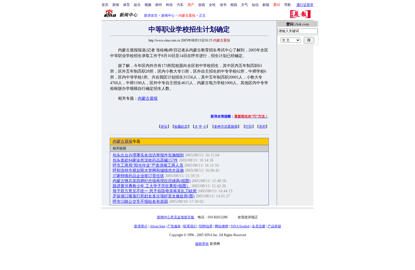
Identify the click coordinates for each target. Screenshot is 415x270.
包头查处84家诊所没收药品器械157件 (145, 160)
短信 (255, 5)
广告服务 (174, 226)
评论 (164, 127)
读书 (223, 5)
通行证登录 (304, 5)
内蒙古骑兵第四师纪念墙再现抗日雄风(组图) (152, 181)
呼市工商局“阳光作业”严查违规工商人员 (148, 165)
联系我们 (190, 226)
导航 (287, 5)
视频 (148, 5)
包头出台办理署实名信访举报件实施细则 (148, 155)
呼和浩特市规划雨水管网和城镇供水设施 (148, 170)
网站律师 (221, 226)
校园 (233, 5)
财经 (158, 5)
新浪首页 (151, 16)
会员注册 (258, 226)
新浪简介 (141, 226)
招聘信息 (206, 226)
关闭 (262, 127)
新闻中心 (168, 16)
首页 (105, 5)
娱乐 (137, 5)
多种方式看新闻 (226, 127)
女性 (212, 5)
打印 (248, 127)
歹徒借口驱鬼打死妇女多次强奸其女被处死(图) (154, 196)
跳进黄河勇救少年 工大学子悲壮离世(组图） (151, 186)
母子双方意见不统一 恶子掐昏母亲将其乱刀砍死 (155, 191)
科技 (169, 5)
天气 (244, 5)
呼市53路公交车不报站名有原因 (140, 201)
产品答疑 (274, 226)
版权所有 (202, 244)
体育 (126, 5)
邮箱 (266, 5)
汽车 (180, 5)
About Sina (157, 226)
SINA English (240, 226)
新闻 (115, 5)
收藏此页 (181, 127)
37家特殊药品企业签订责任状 (138, 176)
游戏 (201, 5)
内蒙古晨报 (148, 98)
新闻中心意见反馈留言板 (175, 217)
